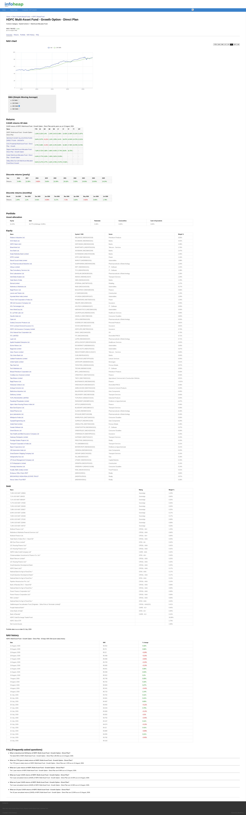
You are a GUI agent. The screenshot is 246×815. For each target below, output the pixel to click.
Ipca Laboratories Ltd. (17, 414)
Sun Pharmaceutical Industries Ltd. (21, 264)
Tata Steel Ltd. (14, 365)
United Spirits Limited (16, 362)
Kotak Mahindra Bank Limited (19, 254)
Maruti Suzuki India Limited (18, 260)
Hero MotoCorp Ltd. (16, 309)
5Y (231, 44)
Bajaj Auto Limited (15, 349)
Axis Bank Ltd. (14, 250)
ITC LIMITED (14, 335)
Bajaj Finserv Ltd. (15, 290)
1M (219, 44)
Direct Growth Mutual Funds (16, 808)
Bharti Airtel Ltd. (15, 247)
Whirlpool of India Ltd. (16, 417)
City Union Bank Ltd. (16, 355)
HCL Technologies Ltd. (17, 306)
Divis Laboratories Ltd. (17, 273)
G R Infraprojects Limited (18, 463)
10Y (235, 44)
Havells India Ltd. (15, 316)
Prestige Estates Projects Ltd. (19, 440)
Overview (9, 35)
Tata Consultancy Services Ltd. (20, 270)
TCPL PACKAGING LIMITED (19, 398)
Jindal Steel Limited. (16, 424)
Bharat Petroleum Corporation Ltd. (20, 371)
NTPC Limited (14, 257)
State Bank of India (16, 280)
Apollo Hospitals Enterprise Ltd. (20, 342)
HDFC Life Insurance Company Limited (22, 329)
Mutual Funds (13, 10)
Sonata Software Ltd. (16, 427)
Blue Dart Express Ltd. (17, 407)
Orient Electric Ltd (15, 430)
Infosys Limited (15, 267)
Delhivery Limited (15, 394)
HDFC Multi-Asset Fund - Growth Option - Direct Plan (42, 19)
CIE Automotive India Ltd (18, 450)
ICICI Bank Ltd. (15, 241)
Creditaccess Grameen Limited (20, 375)
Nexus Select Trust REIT (18, 479)
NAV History (30, 35)
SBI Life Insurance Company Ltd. (20, 303)
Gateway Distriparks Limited (19, 437)
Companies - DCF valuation (29, 10)
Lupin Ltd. (13, 339)
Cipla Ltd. (13, 319)
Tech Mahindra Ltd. (16, 368)
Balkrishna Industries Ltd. (18, 391)
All (238, 44)
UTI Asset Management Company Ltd (22, 460)
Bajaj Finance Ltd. (15, 381)
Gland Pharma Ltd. (16, 411)
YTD (215, 44)
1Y (225, 44)
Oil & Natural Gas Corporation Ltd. (21, 332)
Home (4, 10)
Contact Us (5, 803)
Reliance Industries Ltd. (17, 237)
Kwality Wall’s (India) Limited (19, 470)
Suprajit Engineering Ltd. (17, 421)
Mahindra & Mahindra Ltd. (18, 286)
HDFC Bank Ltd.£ (15, 244)
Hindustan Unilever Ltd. (17, 385)
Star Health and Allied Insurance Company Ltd (24, 434)
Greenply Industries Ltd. (17, 466)
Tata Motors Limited (16, 378)
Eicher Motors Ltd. (16, 345)
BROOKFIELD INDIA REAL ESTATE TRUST (24, 476)
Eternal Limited (14, 283)
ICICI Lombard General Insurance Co (22, 326)
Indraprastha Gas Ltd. (17, 457)
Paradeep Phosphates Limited (19, 401)
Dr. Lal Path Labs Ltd (16, 313)
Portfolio (22, 35)
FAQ (37, 35)
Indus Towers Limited (16, 352)
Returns (16, 35)
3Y (228, 44)
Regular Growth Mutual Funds (32, 808)
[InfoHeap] (14, 5)
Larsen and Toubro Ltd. (17, 293)
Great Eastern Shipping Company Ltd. (22, 453)
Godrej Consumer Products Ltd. (20, 322)
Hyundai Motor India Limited (19, 296)
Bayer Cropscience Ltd (17, 447)
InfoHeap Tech (44, 808)
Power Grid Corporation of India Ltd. (21, 300)
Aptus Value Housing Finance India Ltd (22, 404)
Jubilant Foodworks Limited (18, 358)
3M (222, 44)
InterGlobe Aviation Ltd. (17, 277)
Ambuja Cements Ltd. (17, 388)
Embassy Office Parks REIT (19, 473)
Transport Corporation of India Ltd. (20, 443)
